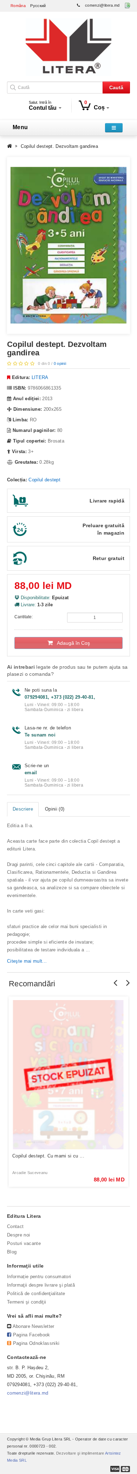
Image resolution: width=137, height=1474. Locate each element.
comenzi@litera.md (102, 5)
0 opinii (60, 363)
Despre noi (18, 1235)
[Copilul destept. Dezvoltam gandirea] (68, 245)
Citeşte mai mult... (27, 961)
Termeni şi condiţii (26, 1302)
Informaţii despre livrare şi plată (41, 1285)
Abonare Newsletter (33, 1326)
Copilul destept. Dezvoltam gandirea (59, 146)
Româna (18, 6)
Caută (116, 87)
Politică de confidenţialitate (36, 1293)
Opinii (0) (54, 809)
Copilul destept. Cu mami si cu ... (48, 1156)
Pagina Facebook (31, 1334)
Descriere (23, 809)
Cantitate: (23, 616)
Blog (12, 1252)
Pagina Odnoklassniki (36, 1343)
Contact (15, 1226)
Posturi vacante (24, 1243)
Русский (38, 6)
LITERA (40, 377)
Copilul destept (44, 479)
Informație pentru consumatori (39, 1276)
